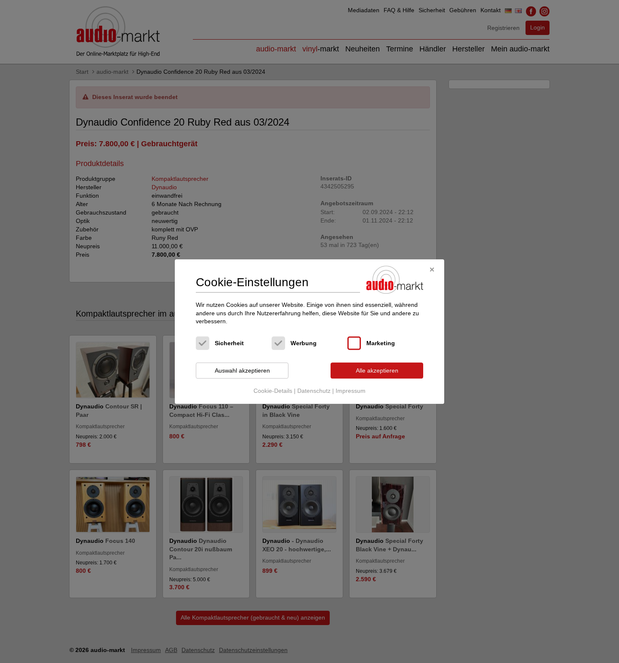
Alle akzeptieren (377, 370)
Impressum (351, 391)
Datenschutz (314, 391)
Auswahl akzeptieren (242, 370)
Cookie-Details (272, 391)
